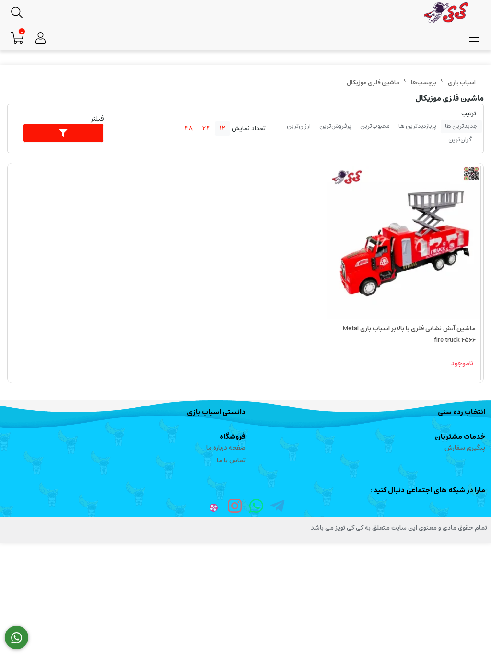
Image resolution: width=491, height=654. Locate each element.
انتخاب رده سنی (461, 412)
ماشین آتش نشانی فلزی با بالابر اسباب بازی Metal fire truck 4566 (409, 334)
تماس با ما (231, 460)
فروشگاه (233, 436)
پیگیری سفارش (464, 447)
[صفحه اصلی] (462, 83)
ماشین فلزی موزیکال (373, 83)
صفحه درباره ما (226, 447)
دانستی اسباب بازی (216, 412)
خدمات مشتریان (460, 436)
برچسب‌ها (423, 83)
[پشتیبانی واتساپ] (16, 638)
